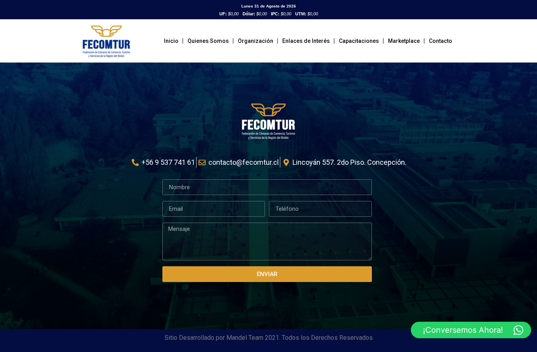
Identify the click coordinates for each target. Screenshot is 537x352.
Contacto (440, 41)
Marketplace (404, 41)
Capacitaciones (359, 41)
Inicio (171, 41)
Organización (255, 41)
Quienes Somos (208, 41)
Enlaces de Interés (306, 41)
